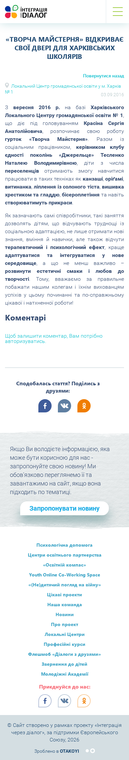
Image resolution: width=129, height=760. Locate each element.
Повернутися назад (103, 75)
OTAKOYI (69, 751)
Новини (65, 614)
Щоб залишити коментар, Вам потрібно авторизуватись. (54, 338)
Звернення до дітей (64, 664)
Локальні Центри (65, 634)
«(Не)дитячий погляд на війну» (64, 584)
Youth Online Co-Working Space (64, 574)
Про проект (64, 624)
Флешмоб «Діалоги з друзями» (64, 654)
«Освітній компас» (64, 565)
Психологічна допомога (64, 545)
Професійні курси (64, 644)
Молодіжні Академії (64, 674)
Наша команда (64, 604)
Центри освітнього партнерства (65, 555)
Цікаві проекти (64, 594)
